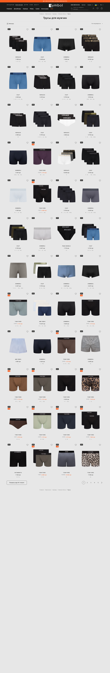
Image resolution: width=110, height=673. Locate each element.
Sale (51, 9)
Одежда (25, 9)
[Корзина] (101, 8)
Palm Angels (66, 246)
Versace (18, 57)
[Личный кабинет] (93, 8)
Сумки (37, 9)
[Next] (101, 482)
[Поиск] (72, 8)
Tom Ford (42, 170)
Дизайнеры (17, 9)
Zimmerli (66, 57)
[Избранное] (97, 8)
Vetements (18, 472)
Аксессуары (45, 9)
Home (31, 5)
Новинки (9, 9)
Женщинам (10, 5)
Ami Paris (42, 321)
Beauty (36, 5)
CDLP (42, 57)
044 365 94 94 (75, 5)
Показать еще (16, 482)
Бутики (83, 5)
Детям (26, 5)
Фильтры (11, 23)
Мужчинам (19, 5)
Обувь (32, 9)
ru (101, 5)
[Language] (96, 5)
